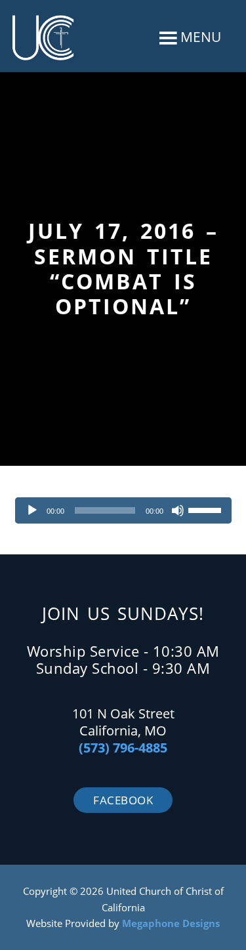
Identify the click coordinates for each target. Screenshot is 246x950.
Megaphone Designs (171, 923)
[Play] (32, 510)
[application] (123, 510)
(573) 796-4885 (123, 747)
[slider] (206, 509)
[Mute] (177, 510)
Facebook (123, 800)
